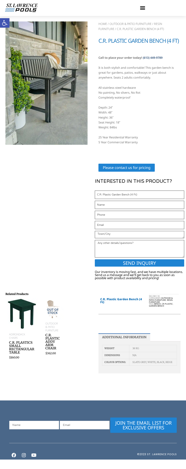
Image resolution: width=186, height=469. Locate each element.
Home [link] (102, 24)
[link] (4, 23)
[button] (142, 8)
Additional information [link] (124, 337)
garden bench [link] (156, 305)
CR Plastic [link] (167, 303)
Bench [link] (157, 303)
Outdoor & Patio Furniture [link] (130, 24)
